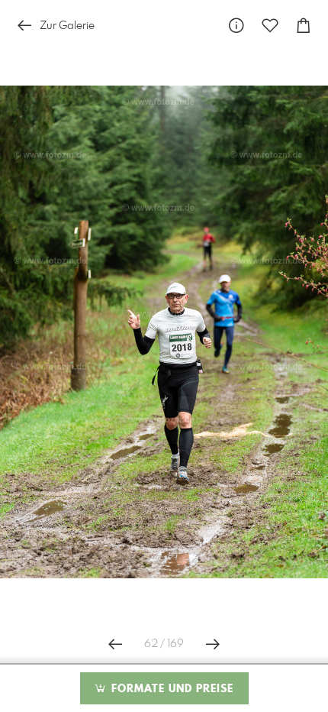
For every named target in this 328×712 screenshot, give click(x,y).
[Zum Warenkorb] (303, 25)
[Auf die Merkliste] (270, 25)
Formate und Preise (170, 689)
